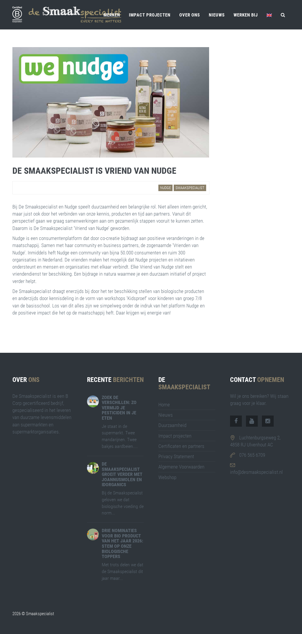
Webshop (167, 477)
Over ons (189, 15)
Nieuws (217, 15)
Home (164, 405)
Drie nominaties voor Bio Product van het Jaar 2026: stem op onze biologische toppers (122, 543)
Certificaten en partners (181, 446)
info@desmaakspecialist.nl (256, 472)
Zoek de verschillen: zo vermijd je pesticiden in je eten (119, 408)
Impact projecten (149, 15)
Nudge (165, 188)
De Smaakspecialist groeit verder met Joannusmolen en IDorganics (122, 474)
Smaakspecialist (189, 188)
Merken (112, 15)
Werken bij (246, 15)
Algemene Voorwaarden (181, 467)
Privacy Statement (176, 456)
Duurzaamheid (172, 425)
